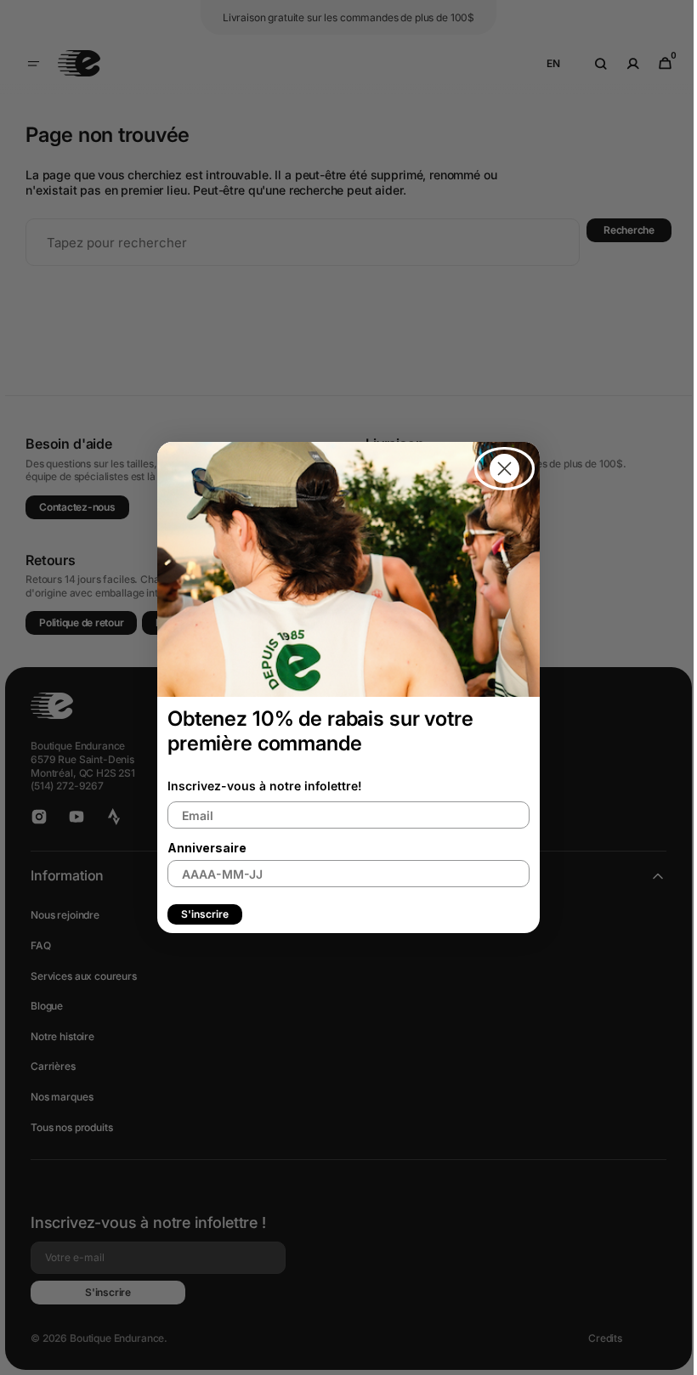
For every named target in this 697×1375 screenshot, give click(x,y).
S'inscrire (199, 914)
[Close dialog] (498, 469)
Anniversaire (201, 847)
